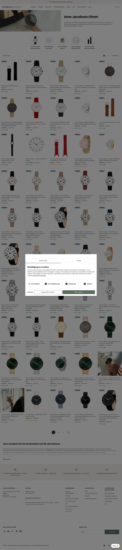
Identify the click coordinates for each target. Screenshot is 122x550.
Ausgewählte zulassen (48, 292)
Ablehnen (30, 292)
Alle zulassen (79, 292)
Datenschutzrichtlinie (39, 275)
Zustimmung (43, 261)
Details (79, 261)
